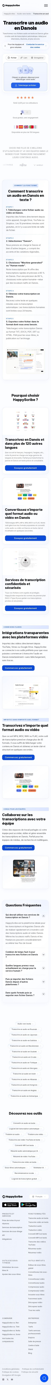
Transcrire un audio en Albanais (24, 1079)
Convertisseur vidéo (36, 1279)
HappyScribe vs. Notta (11, 1331)
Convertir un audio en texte (24, 1123)
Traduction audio (35, 1226)
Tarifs (30, 1327)
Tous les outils (34, 1310)
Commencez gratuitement (18, 668)
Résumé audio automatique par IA (24, 1151)
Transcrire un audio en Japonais (24, 1035)
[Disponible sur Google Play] (28, 1204)
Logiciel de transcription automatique (24, 1129)
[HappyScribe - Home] (11, 5)
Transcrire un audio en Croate (24, 1057)
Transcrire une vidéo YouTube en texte (24, 1140)
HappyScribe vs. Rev (10, 1323)
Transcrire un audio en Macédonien (24, 1046)
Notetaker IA (39, 1168)
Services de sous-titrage (12, 1231)
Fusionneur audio (35, 1299)
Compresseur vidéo (36, 1291)
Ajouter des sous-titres (11, 1274)
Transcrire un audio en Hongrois (24, 1085)
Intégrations (7, 1239)
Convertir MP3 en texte (24, 1145)
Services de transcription (12, 1227)
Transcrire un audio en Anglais (24, 1090)
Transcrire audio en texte (38, 1218)
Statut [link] (30, 1349)
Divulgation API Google (11, 1375)
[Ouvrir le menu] (46, 5)
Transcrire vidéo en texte (38, 1222)
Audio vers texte (24, 14)
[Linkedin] (3, 1379)
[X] (8, 1379)
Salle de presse (34, 1341)
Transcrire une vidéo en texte (24, 1162)
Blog (30, 1353)
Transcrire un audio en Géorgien (24, 1068)
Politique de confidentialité (33, 1369)
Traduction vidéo (35, 1230)
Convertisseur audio (36, 1283)
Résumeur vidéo (34, 1253)
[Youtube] (12, 1379)
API (3, 1235)
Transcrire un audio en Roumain (24, 1029)
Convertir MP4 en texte (37, 1238)
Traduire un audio (12, 1134)
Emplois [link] (31, 1338)
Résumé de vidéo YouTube (24, 1156)
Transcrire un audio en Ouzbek (24, 1052)
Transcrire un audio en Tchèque (24, 1063)
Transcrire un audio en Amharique (24, 1096)
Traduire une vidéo (35, 1134)
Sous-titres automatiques (15, 1168)
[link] (25, 46)
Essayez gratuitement (25, 468)
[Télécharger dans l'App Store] (10, 1204)
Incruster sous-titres (36, 1295)
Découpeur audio (35, 1306)
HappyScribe (9, 14)
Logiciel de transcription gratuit (24, 1179)
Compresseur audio (36, 1287)
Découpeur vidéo (35, 1302)
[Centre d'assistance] (44, 1378)
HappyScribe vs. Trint (10, 1327)
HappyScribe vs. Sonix (11, 1334)
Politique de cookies (10, 1372)
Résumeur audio (34, 1249)
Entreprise (32, 1323)
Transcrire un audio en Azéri (24, 1074)
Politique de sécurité (29, 1372)
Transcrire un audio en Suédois (24, 1040)
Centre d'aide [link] (33, 1345)
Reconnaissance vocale (24, 1173)
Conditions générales (10, 1369)
